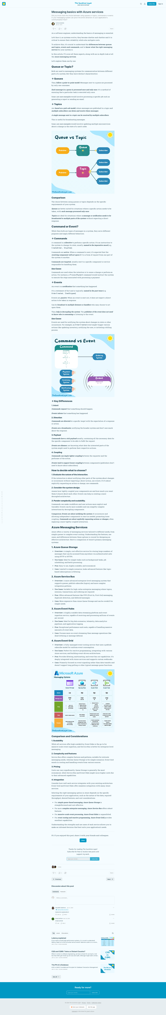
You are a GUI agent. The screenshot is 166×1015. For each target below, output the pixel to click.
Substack (74, 1011)
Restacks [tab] (62, 891)
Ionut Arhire (59, 918)
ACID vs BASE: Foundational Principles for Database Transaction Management (75, 967)
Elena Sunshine (60, 23)
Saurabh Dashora (60, 907)
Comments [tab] (56, 891)
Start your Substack (78, 1007)
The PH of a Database (60, 965)
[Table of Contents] (2, 507)
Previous (58, 879)
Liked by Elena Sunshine (62, 909)
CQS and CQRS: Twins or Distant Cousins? (68, 951)
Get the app (91, 1007)
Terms (89, 1002)
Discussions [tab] (65, 933)
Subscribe (152, 4)
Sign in (160, 4)
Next (109, 879)
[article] (83, 942)
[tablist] (59, 891)
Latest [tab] (58, 933)
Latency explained (59, 938)
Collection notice (96, 1002)
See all (55, 977)
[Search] (141, 4)
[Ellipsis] (113, 907)
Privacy (84, 1002)
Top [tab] (54, 933)
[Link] (49, 66)
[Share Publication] (144, 4)
